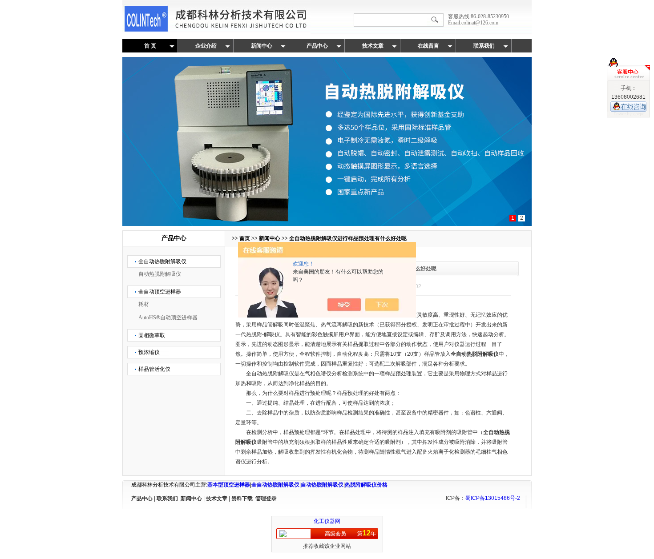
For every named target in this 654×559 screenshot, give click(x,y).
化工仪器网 (327, 521)
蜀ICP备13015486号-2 (492, 498)
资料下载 (242, 498)
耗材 (143, 304)
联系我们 (484, 46)
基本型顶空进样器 (228, 485)
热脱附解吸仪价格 (366, 485)
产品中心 (317, 46)
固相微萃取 (151, 335)
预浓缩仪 (149, 352)
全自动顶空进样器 (159, 292)
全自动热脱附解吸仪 (162, 261)
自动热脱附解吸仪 (159, 274)
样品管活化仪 (154, 369)
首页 (244, 238)
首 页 (150, 46)
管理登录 (266, 498)
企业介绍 (206, 46)
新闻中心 (261, 46)
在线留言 (428, 46)
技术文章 (373, 46)
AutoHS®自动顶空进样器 (168, 317)
